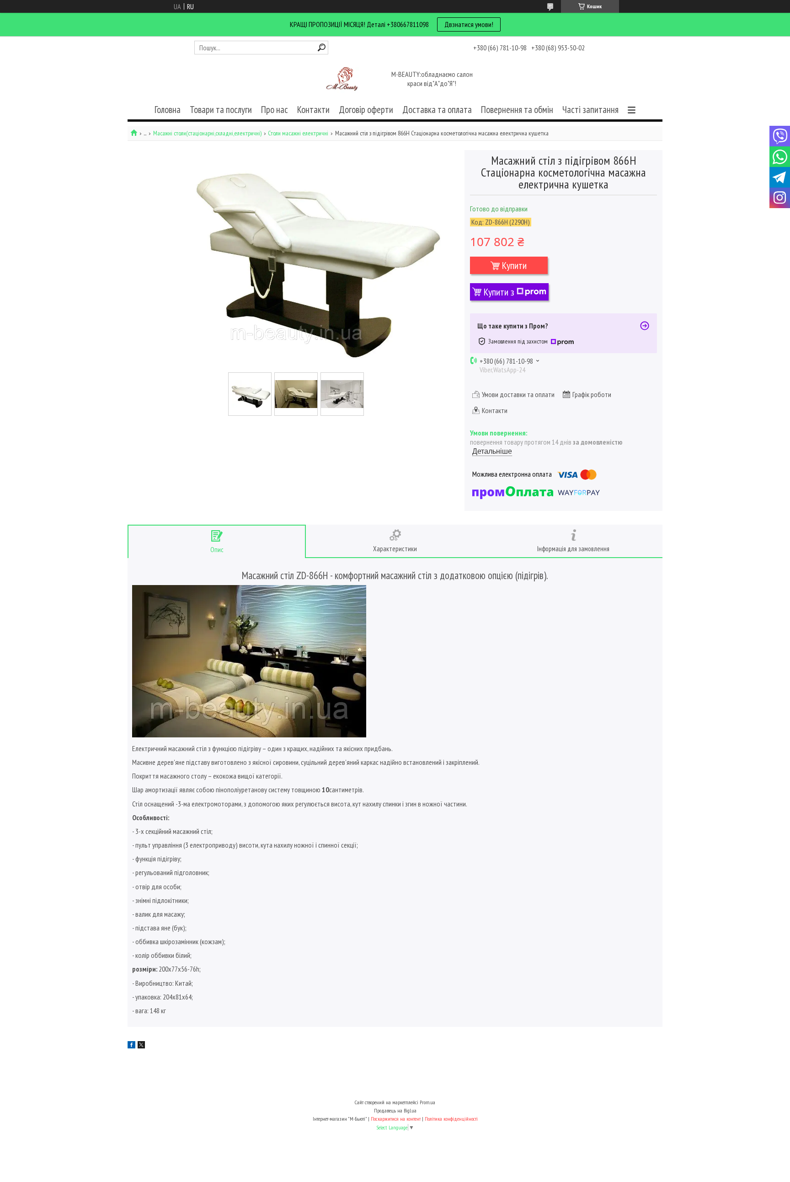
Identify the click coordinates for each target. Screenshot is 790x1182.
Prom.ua (427, 1102)
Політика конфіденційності (451, 1118)
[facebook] (131, 1045)
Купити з (499, 291)
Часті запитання (590, 109)
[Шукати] (321, 47)
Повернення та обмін (517, 109)
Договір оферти (366, 109)
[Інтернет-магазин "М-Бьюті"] (344, 80)
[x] (141, 1045)
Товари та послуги (221, 109)
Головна (168, 109)
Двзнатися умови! (468, 24)
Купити (514, 265)
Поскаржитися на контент (396, 1118)
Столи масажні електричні (298, 133)
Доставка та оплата (437, 109)
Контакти (313, 109)
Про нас (274, 109)
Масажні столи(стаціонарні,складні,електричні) (207, 133)
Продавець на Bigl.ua (395, 1110)
